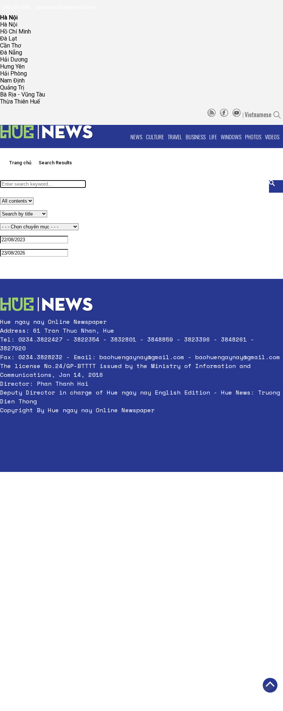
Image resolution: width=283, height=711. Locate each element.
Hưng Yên (12, 66)
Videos (272, 137)
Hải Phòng (13, 73)
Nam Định (12, 80)
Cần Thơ (10, 45)
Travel (175, 137)
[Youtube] (236, 114)
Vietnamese (258, 114)
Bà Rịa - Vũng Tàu (22, 94)
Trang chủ (20, 162)
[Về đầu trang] (270, 685)
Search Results (55, 162)
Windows (231, 137)
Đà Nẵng (11, 52)
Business (196, 137)
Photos (253, 137)
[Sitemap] (211, 114)
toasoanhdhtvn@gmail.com (65, 7)
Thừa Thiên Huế (20, 101)
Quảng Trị (12, 87)
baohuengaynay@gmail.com (141, 357)
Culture (155, 137)
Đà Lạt (8, 38)
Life (213, 137)
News (136, 137)
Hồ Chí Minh (15, 31)
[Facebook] (224, 114)
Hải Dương (14, 59)
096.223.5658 (15, 7)
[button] (141, 427)
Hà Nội (8, 24)
